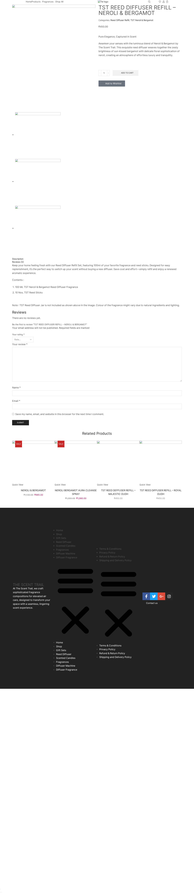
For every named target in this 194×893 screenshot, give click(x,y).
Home (29, 1)
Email (16, 401)
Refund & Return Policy (112, 556)
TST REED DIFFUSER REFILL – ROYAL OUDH (161, 492)
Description (17, 259)
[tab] (97, 258)
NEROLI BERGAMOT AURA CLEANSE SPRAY (76, 492)
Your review (19, 344)
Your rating (18, 334)
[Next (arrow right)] (1, 892)
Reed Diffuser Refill (119, 20)
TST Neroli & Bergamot (141, 20)
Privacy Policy (107, 552)
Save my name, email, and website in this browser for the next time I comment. (59, 414)
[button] (75, 601)
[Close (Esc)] (0, 889)
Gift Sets (61, 538)
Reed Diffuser (63, 542)
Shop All (59, 1)
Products (36, 1)
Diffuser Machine (65, 553)
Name (16, 387)
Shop (59, 534)
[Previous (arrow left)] (0, 892)
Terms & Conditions (110, 548)
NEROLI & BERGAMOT (33, 490)
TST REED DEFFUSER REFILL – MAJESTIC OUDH (118, 492)
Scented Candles (65, 545)
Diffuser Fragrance (66, 557)
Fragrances (48, 1)
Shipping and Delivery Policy (115, 560)
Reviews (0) (18, 262)
